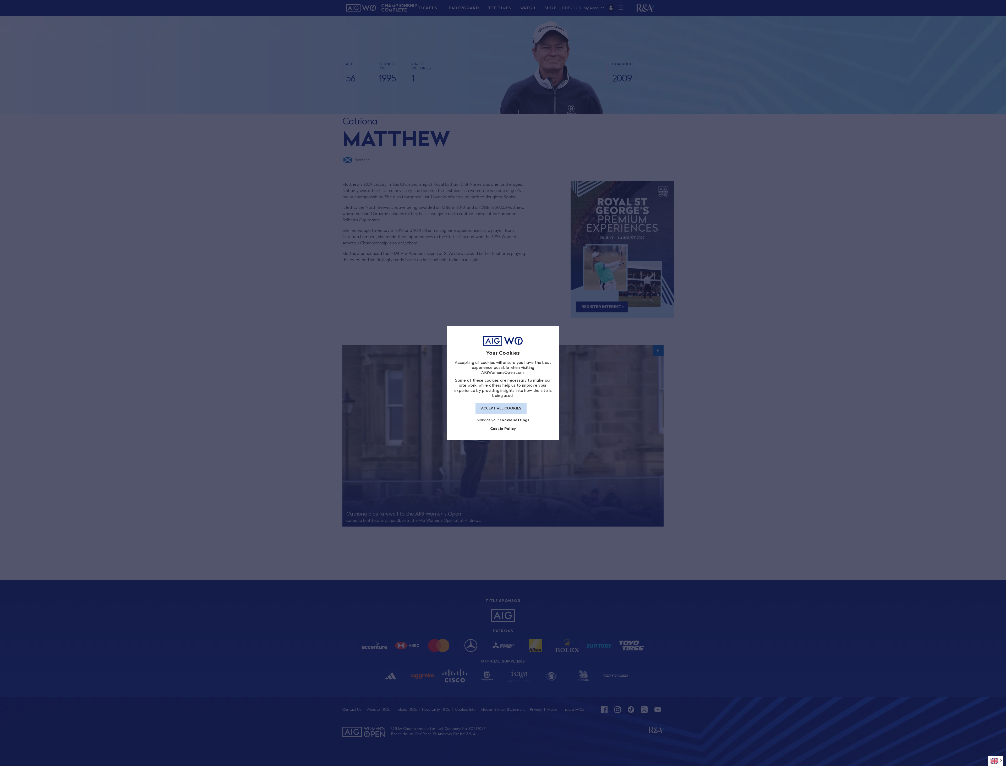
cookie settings (514, 420)
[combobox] (995, 761)
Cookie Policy (503, 428)
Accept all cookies (501, 408)
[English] (995, 761)
